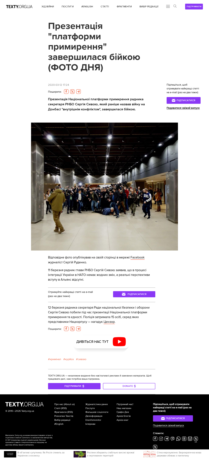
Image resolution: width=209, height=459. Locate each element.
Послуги (90, 408)
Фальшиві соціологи (96, 412)
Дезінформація (93, 416)
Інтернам (90, 424)
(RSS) (64, 408)
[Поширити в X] (72, 91)
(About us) (69, 404)
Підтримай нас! (125, 404)
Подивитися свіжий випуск (183, 108)
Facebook (138, 257)
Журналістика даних (96, 404)
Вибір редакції (62, 420)
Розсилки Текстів (63, 416)
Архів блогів (124, 416)
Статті (57, 408)
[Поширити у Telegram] (78, 91)
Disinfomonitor (93, 420)
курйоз (69, 359)
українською (32, 440)
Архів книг (123, 420)
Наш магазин (124, 408)
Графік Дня (123, 412)
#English (58, 424)
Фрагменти (60, 412)
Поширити (55, 91)
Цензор (109, 322)
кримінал (55, 359)
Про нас (58, 404)
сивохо (82, 359)
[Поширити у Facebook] (66, 91)
